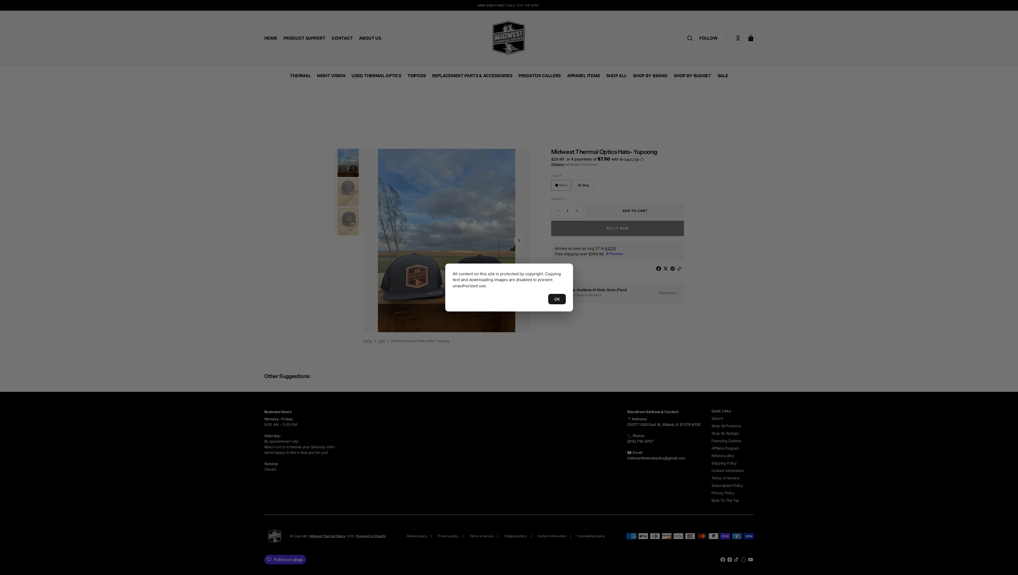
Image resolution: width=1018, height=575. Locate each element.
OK (557, 299)
